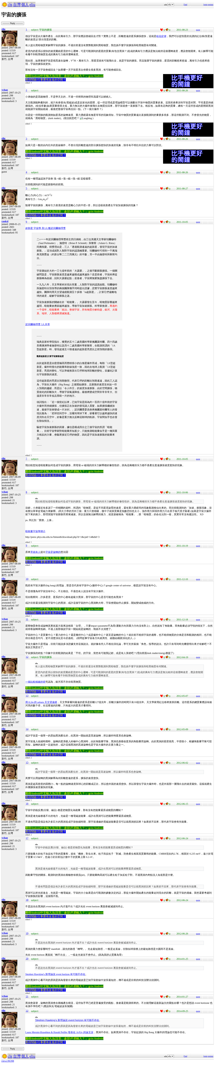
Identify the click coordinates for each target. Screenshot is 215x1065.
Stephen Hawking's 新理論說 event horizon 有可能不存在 (55, 974)
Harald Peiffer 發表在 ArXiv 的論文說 (73, 1032)
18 (27, 900)
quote (198, 30)
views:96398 (7, 1061)
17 (27, 838)
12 (27, 657)
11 (27, 619)
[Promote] (161, 29)
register (210, 4)
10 (27, 579)
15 (27, 762)
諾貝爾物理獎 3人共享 (37, 324)
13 (27, 695)
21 (27, 996)
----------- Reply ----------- (13, 23)
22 (27, 1010)
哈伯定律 (161, 36)
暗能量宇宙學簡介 (35, 531)
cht (10, 5)
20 (27, 958)
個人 (25, 5)
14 (27, 729)
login (205, 4)
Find (185, 4)
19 (27, 933)
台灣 (17, 5)
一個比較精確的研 (35, 681)
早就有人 (35, 552)
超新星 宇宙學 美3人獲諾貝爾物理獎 (45, 228)
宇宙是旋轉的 (53, 552)
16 (27, 803)
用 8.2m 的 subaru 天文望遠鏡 (41, 702)
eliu (32, 5)
